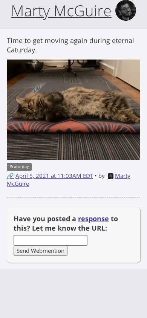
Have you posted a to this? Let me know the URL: (66, 223)
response (93, 218)
